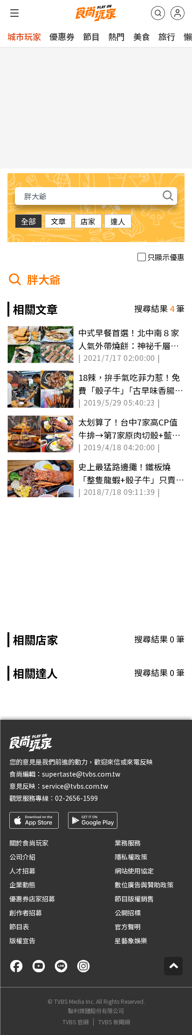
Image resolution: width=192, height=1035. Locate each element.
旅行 (166, 36)
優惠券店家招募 (32, 898)
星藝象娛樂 (131, 940)
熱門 (116, 36)
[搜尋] (158, 13)
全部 (28, 221)
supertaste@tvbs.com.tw (81, 773)
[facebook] (16, 966)
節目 (91, 36)
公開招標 (128, 912)
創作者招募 (25, 912)
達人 (117, 221)
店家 (88, 221)
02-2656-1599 (76, 798)
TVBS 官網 (75, 1022)
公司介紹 (22, 856)
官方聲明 (128, 926)
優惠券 (62, 36)
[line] (61, 966)
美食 (141, 36)
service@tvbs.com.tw (75, 786)
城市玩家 (24, 36)
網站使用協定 (134, 870)
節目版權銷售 (134, 898)
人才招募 (22, 870)
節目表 (19, 926)
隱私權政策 (131, 856)
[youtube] (39, 966)
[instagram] (83, 966)
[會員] (178, 13)
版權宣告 (22, 940)
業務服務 (128, 842)
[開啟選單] (14, 13)
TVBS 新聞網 (114, 1022)
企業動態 (22, 884)
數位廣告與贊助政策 (144, 884)
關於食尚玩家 (28, 842)
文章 (58, 221)
